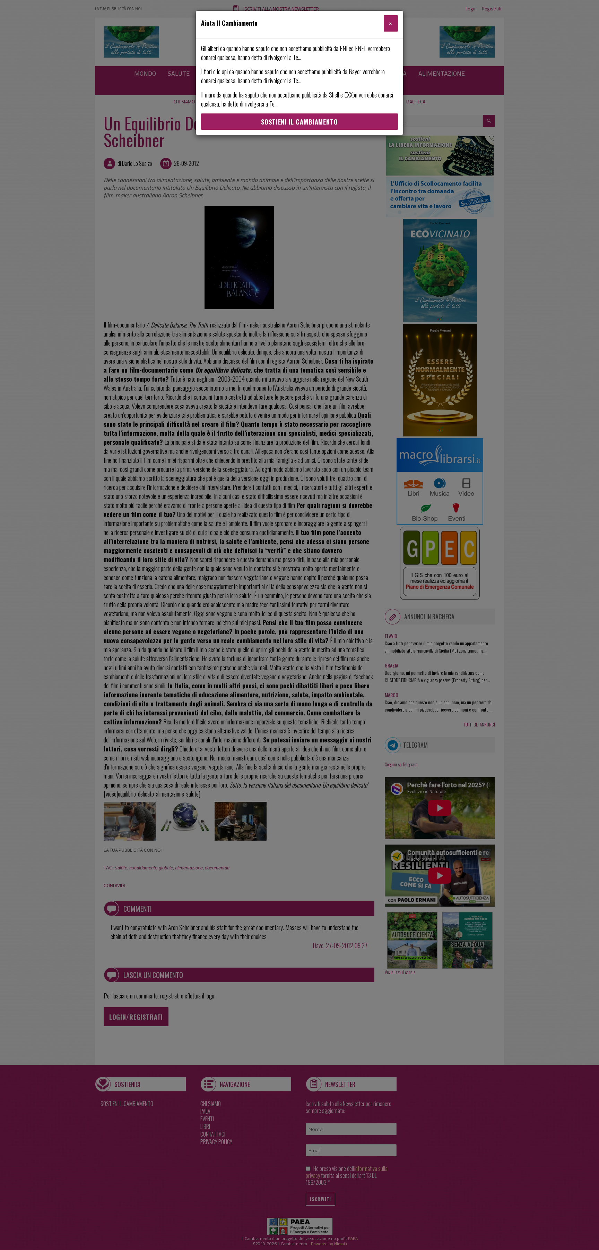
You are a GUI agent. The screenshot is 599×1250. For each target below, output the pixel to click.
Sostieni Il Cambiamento (299, 121)
